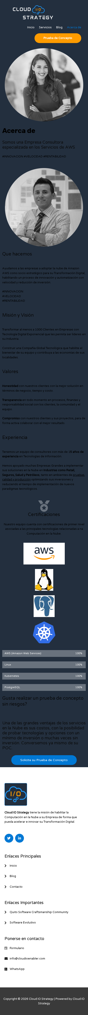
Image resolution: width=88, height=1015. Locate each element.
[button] (58, 38)
